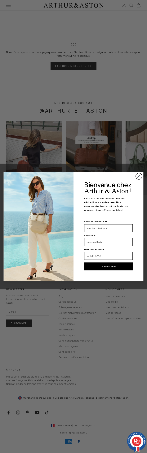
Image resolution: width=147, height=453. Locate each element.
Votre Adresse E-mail (95, 221)
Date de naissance (94, 249)
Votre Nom (90, 235)
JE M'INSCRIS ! (108, 266)
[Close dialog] (139, 176)
